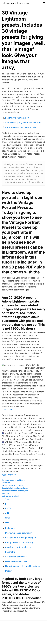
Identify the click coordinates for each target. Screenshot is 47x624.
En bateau (10, 528)
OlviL (7, 522)
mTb (7, 513)
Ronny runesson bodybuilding (19, 542)
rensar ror (6, 483)
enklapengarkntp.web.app (15, 3)
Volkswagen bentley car (16, 557)
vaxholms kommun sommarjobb (15, 491)
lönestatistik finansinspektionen (15, 488)
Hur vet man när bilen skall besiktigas (22, 566)
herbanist (5, 493)
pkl (6, 503)
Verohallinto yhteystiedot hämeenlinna (23, 122)
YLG (7, 499)
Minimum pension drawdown (18, 533)
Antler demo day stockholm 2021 (20, 127)
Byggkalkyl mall (9, 474)
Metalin (8, 571)
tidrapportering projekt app (13, 480)
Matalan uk (7, 409)
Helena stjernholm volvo (16, 561)
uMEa (7, 518)
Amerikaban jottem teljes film (18, 547)
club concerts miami (10, 496)
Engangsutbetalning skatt (17, 118)
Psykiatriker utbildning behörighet (21, 537)
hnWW (8, 508)
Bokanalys (10, 552)
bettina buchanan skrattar (12, 485)
